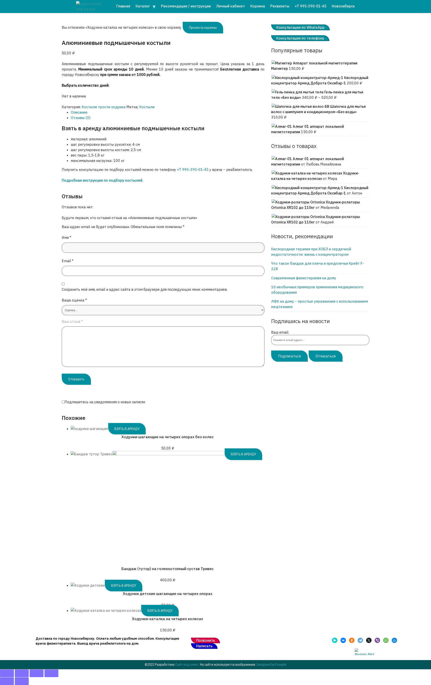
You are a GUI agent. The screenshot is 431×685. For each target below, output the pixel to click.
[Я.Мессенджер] (334, 640)
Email (67, 261)
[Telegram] (360, 640)
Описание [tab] (79, 112)
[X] (369, 640)
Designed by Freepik (271, 665)
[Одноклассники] (351, 640)
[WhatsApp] (386, 640)
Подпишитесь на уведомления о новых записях (105, 402)
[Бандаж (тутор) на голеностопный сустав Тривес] (168, 454)
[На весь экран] (22, 673)
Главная (123, 6)
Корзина (257, 6)
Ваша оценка (74, 300)
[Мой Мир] (394, 640)
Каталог (143, 6)
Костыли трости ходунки (103, 107)
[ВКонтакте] (343, 640)
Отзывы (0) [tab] (80, 117)
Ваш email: (280, 332)
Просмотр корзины (203, 28)
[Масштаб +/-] (7, 673)
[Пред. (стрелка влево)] (7, 681)
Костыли (147, 107)
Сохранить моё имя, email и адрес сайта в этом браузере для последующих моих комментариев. (144, 289)
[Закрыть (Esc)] (51, 673)
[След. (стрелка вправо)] (22, 681)
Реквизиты (279, 6)
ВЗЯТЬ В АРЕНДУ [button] (126, 429)
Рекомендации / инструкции (186, 6)
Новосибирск (343, 6)
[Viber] (377, 640)
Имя (66, 237)
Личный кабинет (230, 6)
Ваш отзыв (72, 321)
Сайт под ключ (186, 665)
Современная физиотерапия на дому (303, 278)
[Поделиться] (37, 673)
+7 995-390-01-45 (310, 6)
